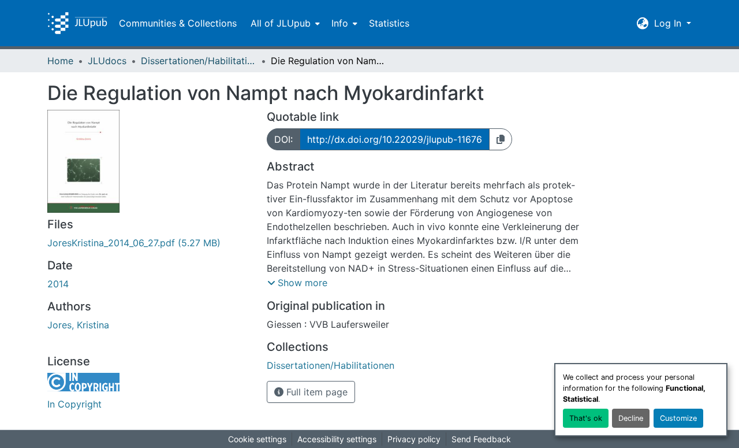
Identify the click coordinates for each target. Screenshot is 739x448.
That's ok (585, 418)
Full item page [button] (315, 392)
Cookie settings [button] (257, 439)
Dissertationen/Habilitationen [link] (198, 60)
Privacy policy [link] (414, 439)
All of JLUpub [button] (281, 23)
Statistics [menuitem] (389, 23)
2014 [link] (58, 284)
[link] (150, 243)
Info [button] (339, 23)
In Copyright (74, 404)
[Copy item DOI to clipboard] (500, 139)
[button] (77, 23)
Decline (630, 418)
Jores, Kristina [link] (78, 325)
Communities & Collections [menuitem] (178, 23)
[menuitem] (284, 23)
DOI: (283, 139)
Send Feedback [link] (481, 439)
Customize (678, 418)
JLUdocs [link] (107, 60)
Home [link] (60, 60)
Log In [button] (669, 23)
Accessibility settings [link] (336, 439)
